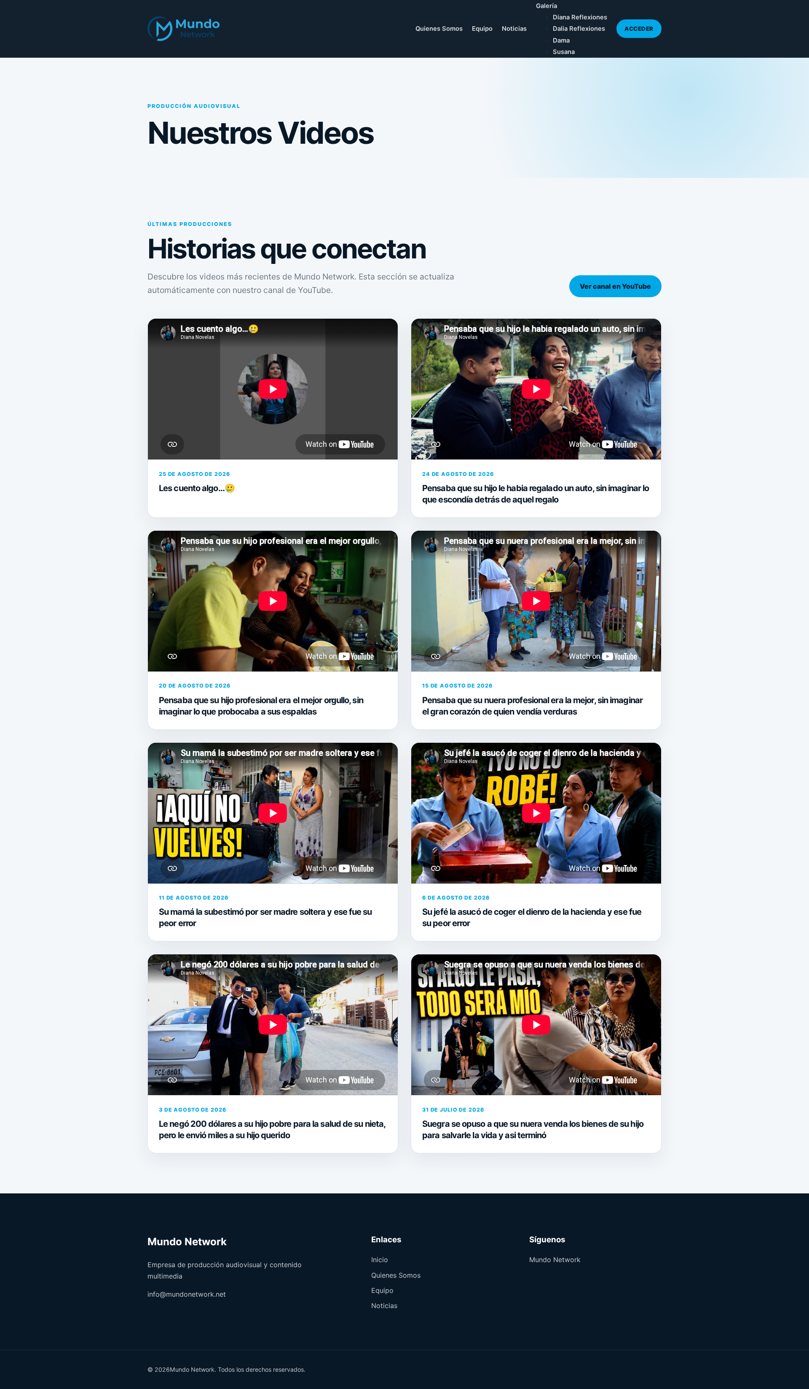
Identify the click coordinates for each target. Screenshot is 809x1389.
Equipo (482, 28)
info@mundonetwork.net (186, 1294)
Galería (546, 6)
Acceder (639, 28)
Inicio (379, 1259)
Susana (564, 52)
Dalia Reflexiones (579, 28)
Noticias (514, 28)
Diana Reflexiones (580, 17)
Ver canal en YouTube (615, 286)
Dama (561, 40)
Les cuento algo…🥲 (197, 488)
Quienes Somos (439, 28)
